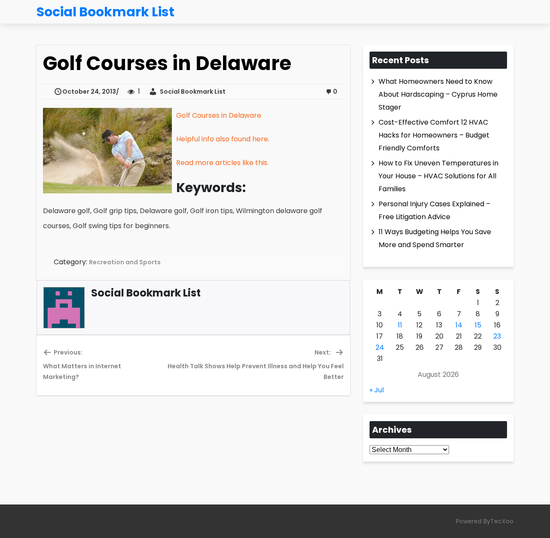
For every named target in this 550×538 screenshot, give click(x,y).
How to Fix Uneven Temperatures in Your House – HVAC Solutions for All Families (438, 176)
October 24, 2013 (89, 91)
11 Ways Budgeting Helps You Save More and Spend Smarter (435, 238)
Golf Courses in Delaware (218, 115)
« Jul (377, 390)
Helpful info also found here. (222, 139)
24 (380, 347)
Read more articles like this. (222, 163)
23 (497, 336)
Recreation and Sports (125, 262)
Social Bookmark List (191, 91)
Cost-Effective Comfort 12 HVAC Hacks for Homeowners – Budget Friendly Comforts (434, 135)
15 (478, 325)
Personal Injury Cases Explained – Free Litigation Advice (434, 210)
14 (458, 325)
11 (400, 325)
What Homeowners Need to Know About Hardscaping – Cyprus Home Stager (438, 94)
